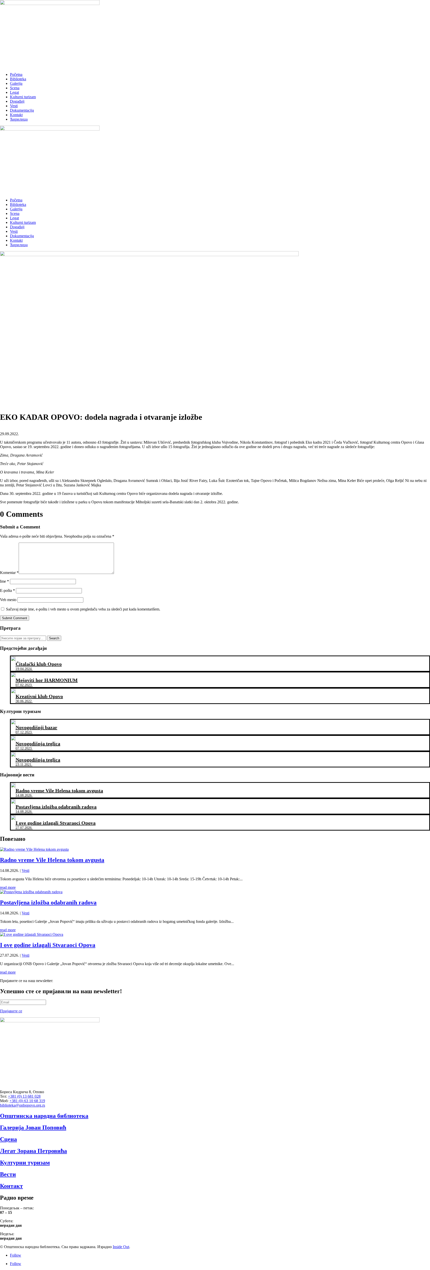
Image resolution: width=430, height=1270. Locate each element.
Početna (16, 74)
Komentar (9, 572)
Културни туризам (25, 1162)
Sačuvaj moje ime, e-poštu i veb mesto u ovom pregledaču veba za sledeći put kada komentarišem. (83, 609)
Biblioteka (18, 79)
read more (8, 887)
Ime (4, 581)
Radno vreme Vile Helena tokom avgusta (52, 860)
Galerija (16, 83)
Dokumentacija (22, 110)
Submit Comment (14, 618)
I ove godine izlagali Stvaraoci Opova (47, 945)
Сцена (8, 1139)
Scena (14, 88)
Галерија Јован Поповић (33, 1127)
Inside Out (121, 1247)
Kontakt (16, 115)
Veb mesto (8, 600)
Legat (14, 92)
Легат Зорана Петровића (33, 1151)
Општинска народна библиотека (44, 1116)
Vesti (14, 106)
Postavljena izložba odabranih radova (48, 902)
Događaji (17, 101)
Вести (8, 1174)
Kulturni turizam (23, 97)
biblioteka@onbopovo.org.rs (22, 1105)
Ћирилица (19, 119)
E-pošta (7, 590)
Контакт (11, 1186)
